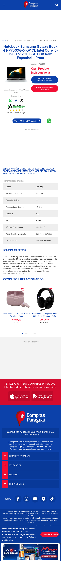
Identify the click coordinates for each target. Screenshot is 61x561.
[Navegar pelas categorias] (3, 5)
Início (4, 40)
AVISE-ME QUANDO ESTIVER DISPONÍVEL (44, 80)
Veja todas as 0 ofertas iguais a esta (45, 88)
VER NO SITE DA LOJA (26, 121)
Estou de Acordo (49, 534)
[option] (16, 75)
